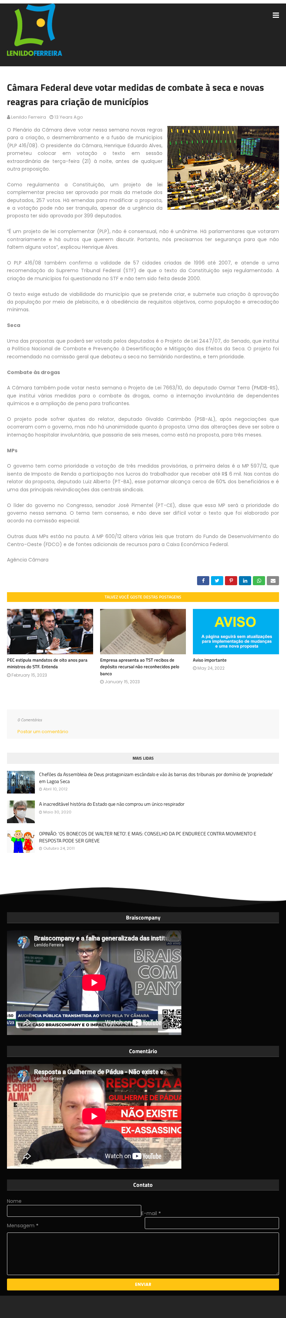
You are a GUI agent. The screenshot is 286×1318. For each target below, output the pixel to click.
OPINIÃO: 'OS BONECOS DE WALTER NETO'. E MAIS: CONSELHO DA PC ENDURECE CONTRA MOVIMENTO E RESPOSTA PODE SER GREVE (147, 837)
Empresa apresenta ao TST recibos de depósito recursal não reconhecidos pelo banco (139, 666)
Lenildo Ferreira (28, 117)
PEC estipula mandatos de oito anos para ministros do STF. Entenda (47, 663)
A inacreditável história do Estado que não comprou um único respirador (112, 804)
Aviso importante (210, 659)
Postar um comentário (42, 731)
